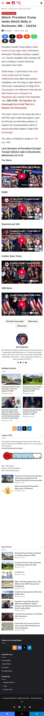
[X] (12, 36)
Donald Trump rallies (15, 321)
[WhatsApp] (34, 36)
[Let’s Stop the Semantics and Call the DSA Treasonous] (7, 617)
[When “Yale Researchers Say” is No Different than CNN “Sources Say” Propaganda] (7, 585)
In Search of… (20, 572)
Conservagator (6, 660)
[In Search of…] (7, 575)
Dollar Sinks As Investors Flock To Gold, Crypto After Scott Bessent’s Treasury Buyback (27, 626)
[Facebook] (5, 36)
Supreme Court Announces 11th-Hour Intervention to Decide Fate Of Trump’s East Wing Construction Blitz (28, 478)
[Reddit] (27, 36)
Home (5, 9)
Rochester (22, 326)
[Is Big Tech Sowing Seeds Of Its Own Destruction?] (7, 595)
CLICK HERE (18, 444)
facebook (20, 359)
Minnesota (33, 321)
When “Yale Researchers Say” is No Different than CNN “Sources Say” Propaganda (28, 584)
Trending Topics (13, 9)
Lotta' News (5, 667)
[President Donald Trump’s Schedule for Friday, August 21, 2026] (32, 402)
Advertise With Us (9, 682)
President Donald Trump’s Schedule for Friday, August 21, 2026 (32, 412)
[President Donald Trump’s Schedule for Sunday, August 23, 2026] (11, 379)
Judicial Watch (6, 664)
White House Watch (25, 9)
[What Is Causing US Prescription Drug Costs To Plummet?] (7, 490)
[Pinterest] (19, 36)
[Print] (12, 41)
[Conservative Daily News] (13, 2)
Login (5, 686)
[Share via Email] (5, 41)
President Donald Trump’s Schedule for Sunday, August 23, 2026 (11, 389)
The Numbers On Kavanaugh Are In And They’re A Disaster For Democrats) (19, 104)
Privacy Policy (8, 689)
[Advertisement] (22, 520)
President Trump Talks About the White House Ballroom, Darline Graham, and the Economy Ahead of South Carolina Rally (11, 414)
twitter (15, 359)
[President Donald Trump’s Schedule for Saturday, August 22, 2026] (32, 379)
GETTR (28, 359)
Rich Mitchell (8, 31)
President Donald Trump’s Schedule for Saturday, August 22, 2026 (32, 389)
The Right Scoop (7, 671)
